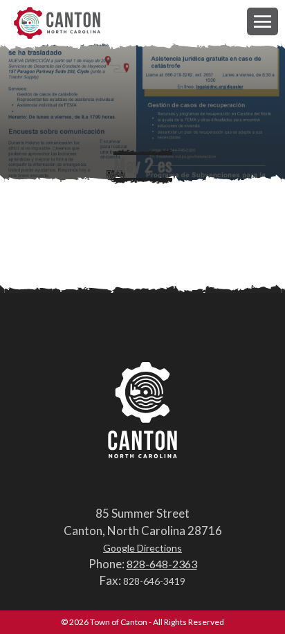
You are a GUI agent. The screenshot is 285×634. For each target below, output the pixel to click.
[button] (262, 21)
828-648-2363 (162, 563)
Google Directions (142, 548)
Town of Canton (57, 24)
